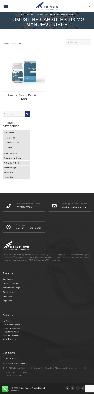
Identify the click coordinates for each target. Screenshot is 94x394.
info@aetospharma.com (16, 363)
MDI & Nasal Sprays (11, 325)
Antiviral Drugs (10, 168)
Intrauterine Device (11, 332)
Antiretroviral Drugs (12, 158)
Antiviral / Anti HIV (12, 163)
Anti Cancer (9, 132)
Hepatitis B (8, 172)
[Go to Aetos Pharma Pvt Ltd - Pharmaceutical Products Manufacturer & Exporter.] (22, 14)
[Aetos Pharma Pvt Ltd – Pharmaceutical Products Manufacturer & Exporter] (47, 6)
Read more (24, 90)
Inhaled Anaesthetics (12, 328)
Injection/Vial (13, 143)
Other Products (9, 339)
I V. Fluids (7, 321)
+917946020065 (13, 359)
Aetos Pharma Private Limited (32, 388)
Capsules (11, 138)
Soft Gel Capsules (11, 335)
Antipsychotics (10, 153)
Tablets (10, 147)
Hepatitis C (9, 177)
